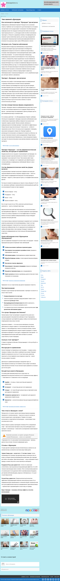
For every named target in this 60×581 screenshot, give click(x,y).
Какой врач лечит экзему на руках (48, 260)
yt (45, 579)
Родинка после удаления (13, 537)
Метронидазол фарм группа (47, 220)
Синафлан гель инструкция (13, 549)
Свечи (42, 293)
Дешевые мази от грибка (4, 537)
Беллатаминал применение (47, 138)
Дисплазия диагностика (32, 526)
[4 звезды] (5, 510)
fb (48, 579)
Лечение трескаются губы (4, 549)
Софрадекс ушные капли (13, 526)
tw (53, 579)
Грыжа (42, 281)
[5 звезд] (6, 510)
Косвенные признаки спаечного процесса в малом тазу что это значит (48, 68)
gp (51, 579)
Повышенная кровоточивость (48, 158)
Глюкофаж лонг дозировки (32, 537)
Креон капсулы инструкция (32, 549)
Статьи (42, 295)
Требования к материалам (17, 10)
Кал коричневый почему (23, 526)
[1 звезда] (1, 510)
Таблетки (43, 297)
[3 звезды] (3, 510)
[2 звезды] (2, 510)
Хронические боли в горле (47, 240)
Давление (43, 283)
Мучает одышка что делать (23, 549)
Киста (42, 287)
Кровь (42, 289)
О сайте (39, 10)
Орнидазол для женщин (3, 526)
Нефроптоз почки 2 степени (47, 179)
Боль (42, 275)
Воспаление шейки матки (23, 537)
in (56, 579)
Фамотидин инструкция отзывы (48, 46)
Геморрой (43, 279)
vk (58, 579)
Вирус (42, 277)
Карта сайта (56, 576)
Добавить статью (5, 10)
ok (43, 579)
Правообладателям (30, 10)
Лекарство (43, 291)
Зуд (42, 285)
